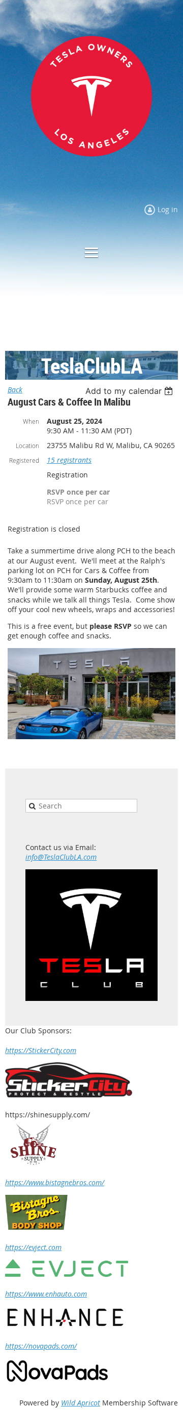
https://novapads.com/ (41, 1346)
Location (27, 445)
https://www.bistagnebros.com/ (54, 1182)
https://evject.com (33, 1247)
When (31, 421)
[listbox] (130, 391)
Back (15, 389)
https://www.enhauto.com (46, 1294)
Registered (24, 460)
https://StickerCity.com (40, 1050)
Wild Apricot (80, 1402)
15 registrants (69, 460)
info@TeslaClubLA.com (61, 857)
